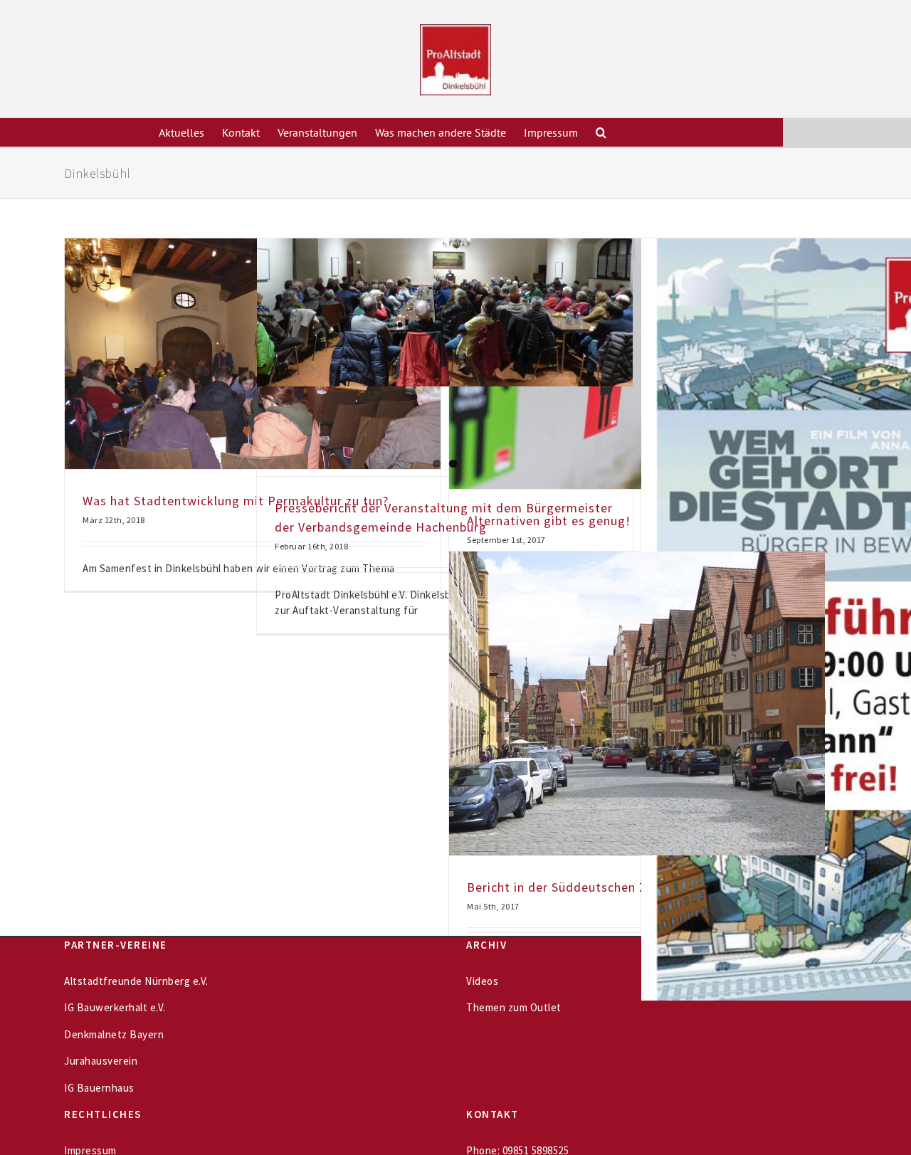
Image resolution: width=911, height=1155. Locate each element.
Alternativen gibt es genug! (549, 520)
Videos (482, 981)
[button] (601, 132)
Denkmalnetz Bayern (114, 1034)
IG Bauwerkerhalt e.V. (115, 1007)
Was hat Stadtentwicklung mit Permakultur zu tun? (236, 500)
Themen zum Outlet (514, 1007)
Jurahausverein (100, 1060)
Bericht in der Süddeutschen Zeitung (576, 887)
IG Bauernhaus (99, 1088)
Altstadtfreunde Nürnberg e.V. (136, 981)
